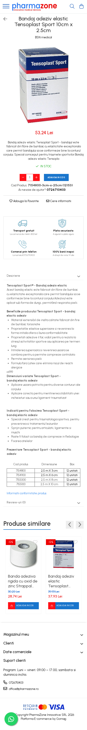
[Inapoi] (3, 19)
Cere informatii (60, 201)
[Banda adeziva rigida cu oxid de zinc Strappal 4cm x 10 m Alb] (23, 554)
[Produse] (6, 7)
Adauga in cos (56, 177)
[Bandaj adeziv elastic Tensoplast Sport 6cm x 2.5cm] (63, 554)
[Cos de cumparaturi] (81, 6)
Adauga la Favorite (25, 201)
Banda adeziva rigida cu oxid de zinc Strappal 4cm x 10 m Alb (22, 581)
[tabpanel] (43, 85)
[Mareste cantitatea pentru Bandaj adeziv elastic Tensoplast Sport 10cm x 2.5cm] (36, 177)
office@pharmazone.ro (23, 689)
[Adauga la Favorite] (35, 542)
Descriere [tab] (13, 275)
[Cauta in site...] (72, 6)
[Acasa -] (34, 7)
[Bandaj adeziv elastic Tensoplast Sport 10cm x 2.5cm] (43, 85)
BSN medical (43, 37)
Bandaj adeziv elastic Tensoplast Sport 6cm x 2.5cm (61, 581)
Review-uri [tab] (16, 502)
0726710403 (15, 682)
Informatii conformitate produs (26, 493)
